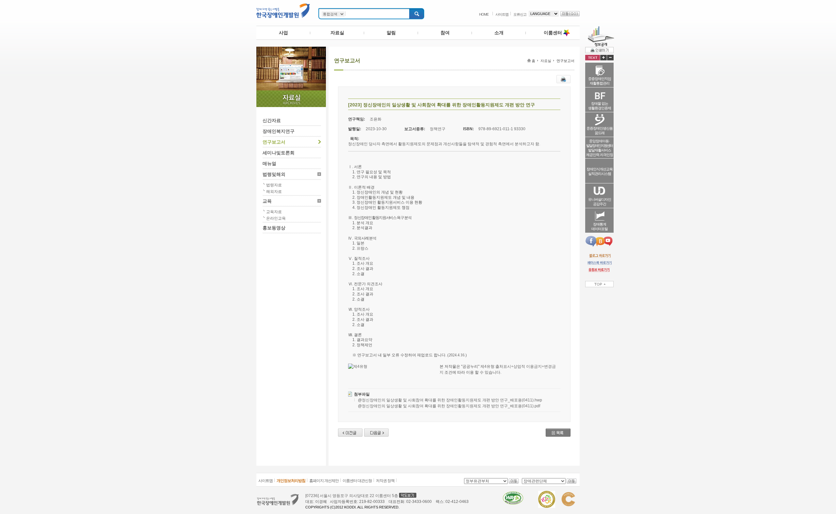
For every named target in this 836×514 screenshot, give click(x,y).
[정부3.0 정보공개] (599, 28)
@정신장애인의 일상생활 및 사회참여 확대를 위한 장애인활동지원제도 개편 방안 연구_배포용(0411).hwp (450, 400)
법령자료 (274, 185)
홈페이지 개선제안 (324, 480)
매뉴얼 (269, 163)
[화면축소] (610, 57)
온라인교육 (276, 218)
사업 (283, 32)
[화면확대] (603, 57)
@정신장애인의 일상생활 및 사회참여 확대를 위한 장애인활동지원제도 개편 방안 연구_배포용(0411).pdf (449, 406)
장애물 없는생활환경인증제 (599, 105)
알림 (391, 32)
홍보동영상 (274, 227)
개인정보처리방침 (291, 480)
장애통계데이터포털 (599, 226)
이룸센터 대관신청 (357, 480)
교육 (267, 201)
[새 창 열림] (599, 255)
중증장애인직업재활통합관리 (599, 81)
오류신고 (519, 14)
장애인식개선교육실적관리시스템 (600, 171)
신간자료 (272, 120)
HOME (484, 14)
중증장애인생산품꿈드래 (600, 130)
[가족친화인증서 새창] (546, 493)
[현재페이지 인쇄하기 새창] (599, 50)
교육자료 (274, 212)
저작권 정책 (385, 480)
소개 (499, 32)
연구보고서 (274, 142)
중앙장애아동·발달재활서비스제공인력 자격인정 (599, 148)
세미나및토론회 (279, 152)
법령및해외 (274, 174)
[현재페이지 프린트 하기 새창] (563, 78)
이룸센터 (553, 32)
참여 (445, 32)
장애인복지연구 (279, 131)
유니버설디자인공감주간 (599, 201)
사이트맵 (501, 14)
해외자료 (274, 191)
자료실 (337, 32)
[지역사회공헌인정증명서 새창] (568, 493)
